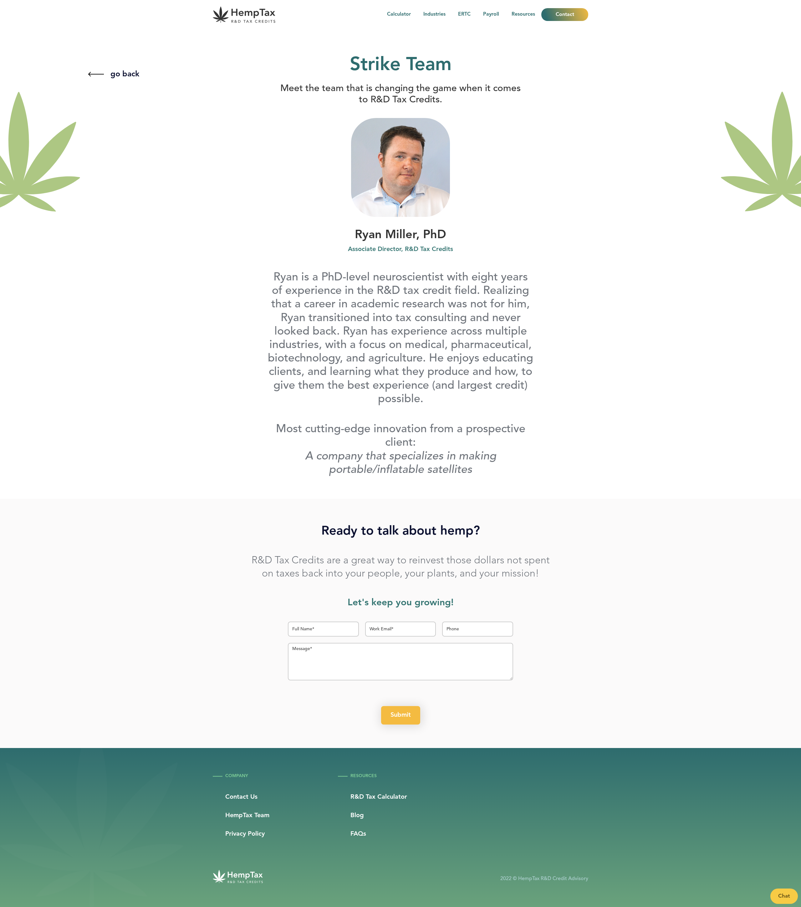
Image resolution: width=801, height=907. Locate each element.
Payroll (491, 14)
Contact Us (241, 797)
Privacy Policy (245, 834)
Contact (565, 14)
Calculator (399, 14)
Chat (784, 896)
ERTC (464, 14)
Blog (357, 815)
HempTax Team (247, 815)
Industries (434, 14)
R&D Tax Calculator (378, 797)
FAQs (358, 834)
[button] (523, 14)
